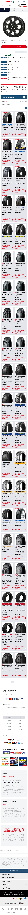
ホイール (6, 5)
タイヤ (2, 5)
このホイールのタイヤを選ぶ (14, 46)
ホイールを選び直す (20, 52)
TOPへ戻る (15, 870)
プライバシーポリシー (20, 892)
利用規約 (11, 892)
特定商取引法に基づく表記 (18, 894)
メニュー (11, 5)
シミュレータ (16, 5)
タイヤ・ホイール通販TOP (5, 850)
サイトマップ (7, 894)
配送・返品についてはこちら (11, 782)
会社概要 (5, 892)
